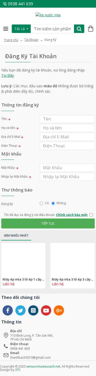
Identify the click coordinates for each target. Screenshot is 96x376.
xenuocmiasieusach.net (43, 366)
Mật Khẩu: (8, 167)
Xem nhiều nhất (16, 235)
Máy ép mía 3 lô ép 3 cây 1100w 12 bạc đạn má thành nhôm (72, 279)
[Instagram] (33, 310)
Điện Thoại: (9, 145)
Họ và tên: (8, 128)
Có (47, 203)
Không (61, 203)
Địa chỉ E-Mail (10, 137)
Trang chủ (11, 40)
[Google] (59, 310)
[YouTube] (46, 310)
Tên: (4, 119)
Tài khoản (31, 40)
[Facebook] (8, 310)
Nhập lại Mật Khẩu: (14, 176)
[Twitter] (20, 310)
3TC (18, 369)
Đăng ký (7, 204)
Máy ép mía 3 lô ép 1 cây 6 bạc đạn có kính (23, 279)
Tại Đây (7, 75)
